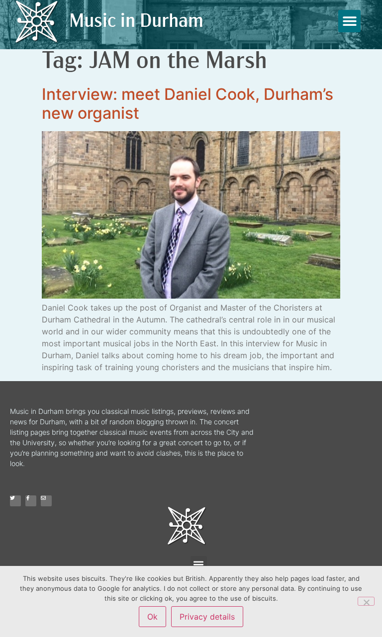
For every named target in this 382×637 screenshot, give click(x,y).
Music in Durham (136, 22)
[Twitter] (15, 500)
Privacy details (207, 617)
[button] (349, 21)
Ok (152, 617)
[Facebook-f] (30, 500)
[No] (366, 601)
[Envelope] (46, 500)
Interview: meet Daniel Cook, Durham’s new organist (187, 103)
